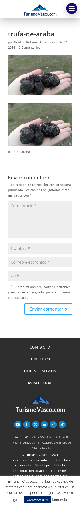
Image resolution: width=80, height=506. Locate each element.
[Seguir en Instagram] (53, 424)
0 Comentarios (29, 47)
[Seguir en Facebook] (26, 424)
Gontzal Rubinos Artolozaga (34, 42)
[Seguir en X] (35, 424)
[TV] (71, 8)
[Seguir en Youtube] (17, 424)
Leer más (59, 499)
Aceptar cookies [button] (38, 500)
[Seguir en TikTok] (62, 424)
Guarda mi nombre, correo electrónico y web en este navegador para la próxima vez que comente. (39, 292)
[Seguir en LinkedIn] (44, 424)
